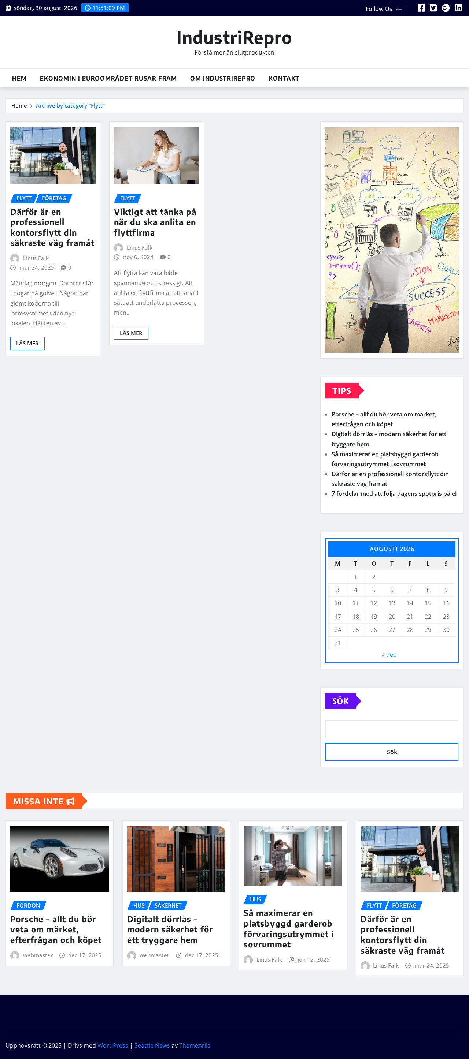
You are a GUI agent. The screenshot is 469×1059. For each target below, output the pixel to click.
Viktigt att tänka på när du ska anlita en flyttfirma (155, 221)
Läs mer (27, 343)
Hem (19, 78)
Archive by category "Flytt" (70, 105)
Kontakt (284, 78)
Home (19, 105)
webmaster (38, 955)
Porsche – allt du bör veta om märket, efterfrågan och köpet (56, 929)
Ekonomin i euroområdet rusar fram (108, 78)
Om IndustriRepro (222, 78)
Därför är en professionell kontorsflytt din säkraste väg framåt (52, 227)
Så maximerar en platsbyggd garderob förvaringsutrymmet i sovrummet (289, 928)
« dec (389, 655)
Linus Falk (36, 258)
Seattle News (152, 1045)
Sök (340, 700)
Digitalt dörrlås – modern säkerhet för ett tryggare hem (170, 929)
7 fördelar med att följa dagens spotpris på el (394, 494)
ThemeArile (195, 1045)
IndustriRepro (234, 37)
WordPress (112, 1045)
